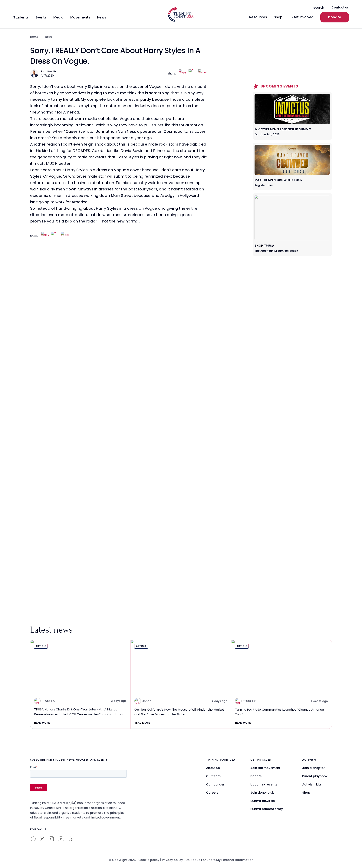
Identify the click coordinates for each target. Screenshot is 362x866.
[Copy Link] (183, 73)
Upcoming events (263, 784)
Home (34, 37)
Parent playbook (314, 776)
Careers (212, 792)
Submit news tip (262, 801)
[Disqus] (118, 318)
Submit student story (266, 809)
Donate (334, 17)
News (48, 37)
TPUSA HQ (48, 701)
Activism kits (312, 784)
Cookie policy (148, 860)
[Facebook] (202, 73)
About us (213, 768)
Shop (306, 792)
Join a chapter (313, 768)
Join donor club (262, 792)
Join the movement (265, 768)
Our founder (215, 784)
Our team (213, 776)
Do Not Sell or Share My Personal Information (219, 860)
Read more (42, 723)
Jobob (146, 701)
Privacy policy (172, 860)
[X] (193, 73)
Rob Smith (48, 71)
